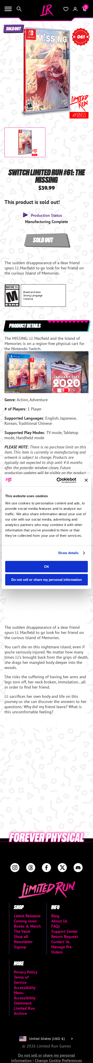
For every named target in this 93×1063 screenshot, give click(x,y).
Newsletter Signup (23, 944)
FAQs (55, 926)
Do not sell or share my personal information (46, 580)
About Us (59, 921)
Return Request (64, 936)
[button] (11, 68)
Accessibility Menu (24, 990)
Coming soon (25, 921)
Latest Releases (27, 915)
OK (46, 566)
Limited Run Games (46, 10)
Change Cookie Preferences (58, 1060)
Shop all (21, 936)
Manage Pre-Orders (62, 949)
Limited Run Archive (24, 1011)
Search (19, 9)
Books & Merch (27, 926)
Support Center (64, 931)
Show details (68, 553)
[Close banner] (86, 480)
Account (75, 9)
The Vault (22, 931)
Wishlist (66, 9)
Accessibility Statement (24, 1000)
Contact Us (60, 941)
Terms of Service (21, 980)
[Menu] (8, 9)
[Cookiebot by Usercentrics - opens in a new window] (57, 480)
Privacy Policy (25, 972)
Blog (55, 915)
